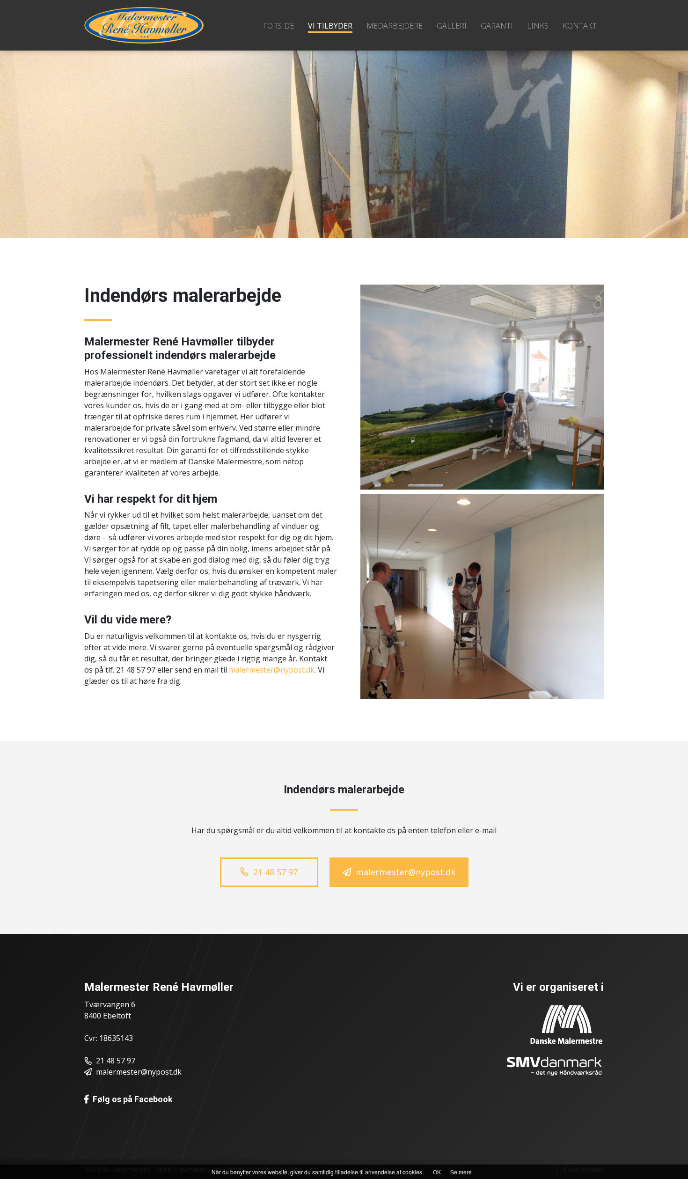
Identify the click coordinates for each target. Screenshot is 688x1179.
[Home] (144, 24)
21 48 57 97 (115, 1060)
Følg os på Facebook (133, 1099)
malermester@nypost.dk (272, 670)
